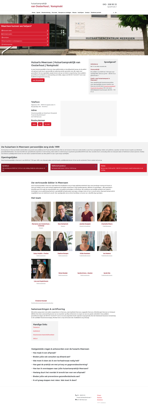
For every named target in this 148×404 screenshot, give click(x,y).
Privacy (99, 403)
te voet (47, 124)
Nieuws (74, 12)
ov (40, 124)
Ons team (54, 12)
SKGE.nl (35, 346)
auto (34, 124)
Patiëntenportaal (7, 44)
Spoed (38, 12)
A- (113, 12)
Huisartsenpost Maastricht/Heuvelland (43, 342)
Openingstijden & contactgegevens (12, 41)
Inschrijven (81, 12)
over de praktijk (38, 80)
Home (33, 12)
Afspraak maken (7, 30)
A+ (116, 12)
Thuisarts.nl (36, 335)
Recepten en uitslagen (64, 12)
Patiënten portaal (96, 12)
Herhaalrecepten (7, 34)
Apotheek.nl (36, 339)
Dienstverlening (45, 12)
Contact (87, 12)
